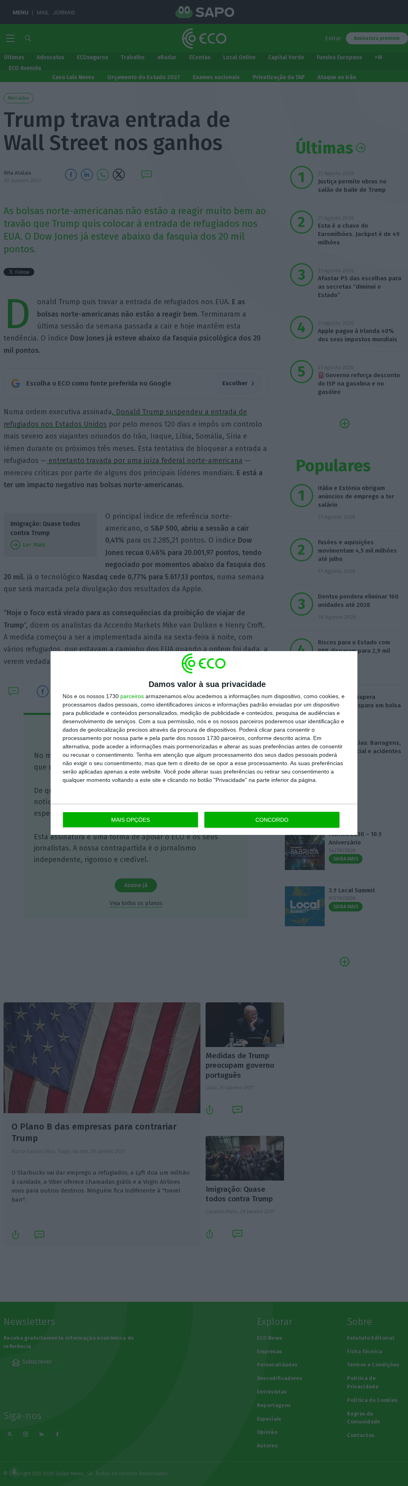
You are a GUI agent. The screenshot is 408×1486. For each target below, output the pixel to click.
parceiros (132, 696)
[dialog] (204, 743)
